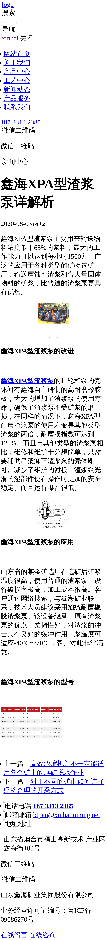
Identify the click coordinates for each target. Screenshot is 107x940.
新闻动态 (16, 89)
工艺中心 (16, 80)
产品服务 (16, 98)
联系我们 (16, 107)
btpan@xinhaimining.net (66, 815)
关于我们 (16, 62)
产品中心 (16, 71)
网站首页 (16, 53)
